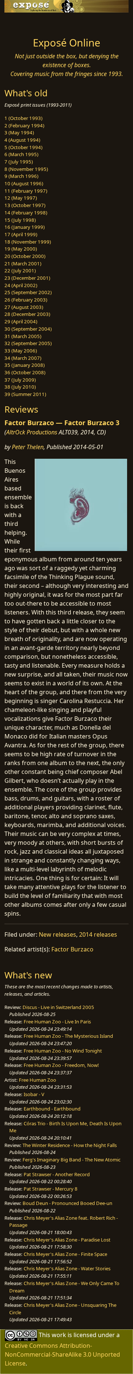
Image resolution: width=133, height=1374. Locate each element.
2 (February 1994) (24, 125)
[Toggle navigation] (23, 23)
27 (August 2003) (23, 307)
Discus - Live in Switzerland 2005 (58, 1007)
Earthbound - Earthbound (52, 1108)
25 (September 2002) (28, 292)
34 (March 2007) (22, 358)
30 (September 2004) (28, 329)
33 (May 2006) (20, 350)
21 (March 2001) (22, 263)
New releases (57, 934)
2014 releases (98, 934)
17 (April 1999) (20, 234)
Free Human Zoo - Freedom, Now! (61, 1065)
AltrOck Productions (31, 432)
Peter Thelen (28, 447)
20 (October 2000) (24, 256)
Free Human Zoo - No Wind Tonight (63, 1050)
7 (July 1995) (18, 161)
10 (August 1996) (23, 183)
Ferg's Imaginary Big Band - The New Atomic (71, 1159)
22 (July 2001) (20, 270)
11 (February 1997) (25, 190)
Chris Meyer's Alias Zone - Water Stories (67, 1268)
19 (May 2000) (20, 248)
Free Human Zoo (37, 1080)
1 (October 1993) (23, 118)
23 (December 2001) (27, 278)
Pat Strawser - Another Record (57, 1174)
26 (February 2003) (25, 299)
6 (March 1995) (21, 154)
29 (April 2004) (20, 321)
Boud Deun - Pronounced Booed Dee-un (67, 1203)
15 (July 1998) (20, 220)
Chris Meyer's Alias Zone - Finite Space (65, 1254)
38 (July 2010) (20, 386)
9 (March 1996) (21, 176)
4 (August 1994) (22, 140)
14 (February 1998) (25, 212)
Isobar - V (34, 1094)
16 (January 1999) (24, 227)
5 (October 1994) (23, 147)
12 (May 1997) (20, 197)
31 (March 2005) (22, 336)
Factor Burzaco (72, 949)
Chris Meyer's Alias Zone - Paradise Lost (67, 1239)
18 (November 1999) (27, 241)
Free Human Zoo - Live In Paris (57, 1021)
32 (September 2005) (28, 343)
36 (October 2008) (24, 372)
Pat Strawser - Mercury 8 (51, 1188)
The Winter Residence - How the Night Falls (70, 1145)
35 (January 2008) (24, 365)
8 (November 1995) (26, 169)
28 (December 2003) (27, 314)
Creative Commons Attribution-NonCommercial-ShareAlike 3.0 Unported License (62, 1354)
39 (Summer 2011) (25, 394)
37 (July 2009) (20, 379)
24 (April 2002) (20, 285)
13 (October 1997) (24, 205)
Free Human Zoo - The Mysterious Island (68, 1036)
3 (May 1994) (19, 132)
